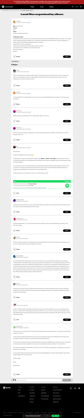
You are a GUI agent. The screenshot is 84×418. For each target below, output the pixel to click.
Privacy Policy (21, 412)
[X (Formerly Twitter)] (75, 388)
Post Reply (66, 380)
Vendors (32, 402)
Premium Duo (56, 393)
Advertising (32, 396)
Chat (41, 7)
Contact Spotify (44, 399)
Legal (4, 412)
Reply (67, 56)
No (48, 415)
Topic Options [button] (15, 61)
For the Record (21, 396)
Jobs (19, 393)
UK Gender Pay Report (7, 415)
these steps (50, 3)
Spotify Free (56, 402)
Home (9, 10)
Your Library (17, 10)
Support (43, 390)
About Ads (37, 412)
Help (32, 7)
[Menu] (81, 7)
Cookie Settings (29, 412)
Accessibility (43, 412)
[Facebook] (79, 388)
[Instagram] (70, 388)
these (20, 167)
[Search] (73, 7)
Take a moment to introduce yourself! (37, 187)
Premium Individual (57, 390)
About (19, 390)
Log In (77, 6)
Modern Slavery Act (52, 412)
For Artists (32, 390)
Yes (54, 415)
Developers (32, 393)
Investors (32, 399)
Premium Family (56, 396)
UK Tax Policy (60, 412)
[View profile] (14, 21)
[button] (71, 22)
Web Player (44, 393)
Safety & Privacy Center (12, 412)
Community (9, 7)
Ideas (51, 7)
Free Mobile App (45, 396)
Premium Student (57, 399)
